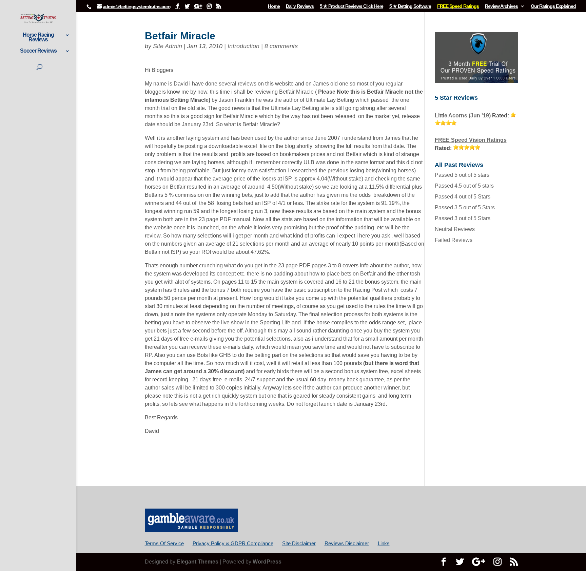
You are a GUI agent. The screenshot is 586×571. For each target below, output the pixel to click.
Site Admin (167, 46)
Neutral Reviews (455, 229)
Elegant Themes (197, 562)
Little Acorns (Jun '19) (463, 115)
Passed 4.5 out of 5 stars (464, 186)
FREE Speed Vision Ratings (471, 140)
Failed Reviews (453, 240)
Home (274, 6)
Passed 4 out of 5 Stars (462, 196)
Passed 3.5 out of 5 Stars (465, 207)
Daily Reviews (300, 6)
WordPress (267, 562)
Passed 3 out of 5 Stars (462, 218)
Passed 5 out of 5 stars (462, 175)
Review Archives (501, 6)
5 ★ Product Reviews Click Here (351, 6)
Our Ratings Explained (553, 6)
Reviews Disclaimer (347, 543)
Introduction (243, 46)
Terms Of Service (164, 543)
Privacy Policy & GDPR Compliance (233, 543)
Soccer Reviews (38, 51)
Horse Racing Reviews (38, 37)
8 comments (281, 46)
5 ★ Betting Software (410, 6)
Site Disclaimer (299, 543)
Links (384, 543)
